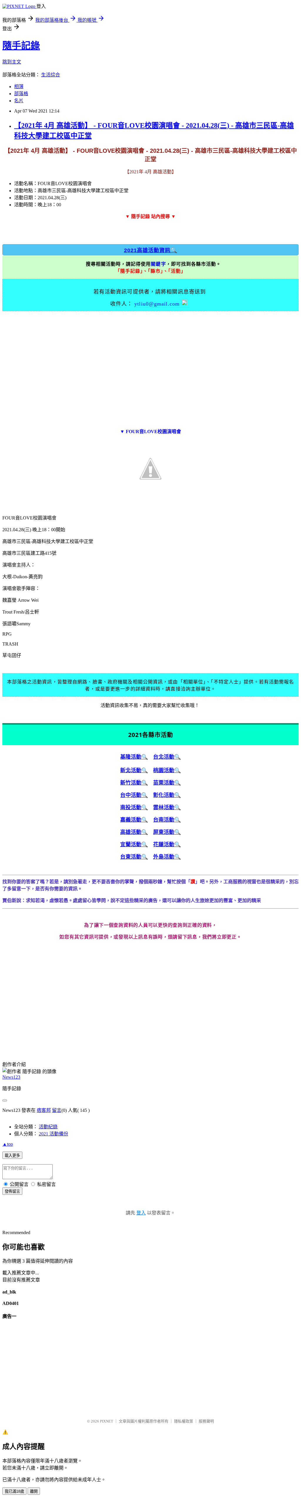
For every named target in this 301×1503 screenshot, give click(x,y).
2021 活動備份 (53, 1133)
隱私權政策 (183, 1421)
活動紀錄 (48, 1126)
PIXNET (106, 1421)
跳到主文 (11, 61)
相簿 (19, 86)
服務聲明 (206, 1421)
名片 (19, 100)
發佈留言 (12, 1191)
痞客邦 (44, 1110)
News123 (11, 1077)
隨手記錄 (21, 45)
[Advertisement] (150, 367)
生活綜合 (50, 74)
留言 (56, 1110)
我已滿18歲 (14, 1491)
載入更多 (12, 1155)
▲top (7, 1144)
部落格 (21, 93)
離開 (34, 1491)
